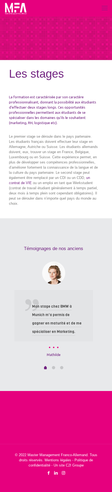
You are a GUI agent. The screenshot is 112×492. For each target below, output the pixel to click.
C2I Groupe (75, 465)
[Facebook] (49, 473)
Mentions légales (58, 460)
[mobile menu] (104, 8)
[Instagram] (63, 473)
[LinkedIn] (56, 473)
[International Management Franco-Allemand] (15, 8)
